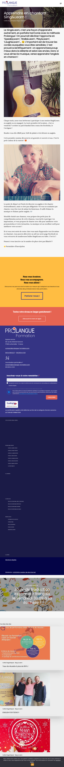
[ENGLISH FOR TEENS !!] (32, 694)
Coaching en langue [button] (10, 521)
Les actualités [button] (7, 554)
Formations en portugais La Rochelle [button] (13, 458)
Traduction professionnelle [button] (11, 529)
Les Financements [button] (8, 498)
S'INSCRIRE (52, 397)
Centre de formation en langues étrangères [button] (11, 420)
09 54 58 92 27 (10, 353)
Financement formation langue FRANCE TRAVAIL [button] (14, 503)
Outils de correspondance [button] (11, 524)
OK (32, 764)
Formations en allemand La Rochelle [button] (13, 460)
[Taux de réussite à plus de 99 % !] (32, 648)
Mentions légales (10, 560)
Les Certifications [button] (7, 473)
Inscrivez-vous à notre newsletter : (23, 375)
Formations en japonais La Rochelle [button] (13, 463)
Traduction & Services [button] (8, 516)
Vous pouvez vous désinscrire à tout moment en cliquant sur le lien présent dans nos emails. (24, 388)
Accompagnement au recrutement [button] (13, 519)
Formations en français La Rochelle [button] (13, 450)
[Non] (62, 762)
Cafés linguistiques (10, 21)
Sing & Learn (20, 21)
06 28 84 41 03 (21, 353)
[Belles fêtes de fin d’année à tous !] (32, 740)
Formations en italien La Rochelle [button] (12, 455)
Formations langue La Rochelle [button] (9, 445)
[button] (61, 3)
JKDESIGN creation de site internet (24, 572)
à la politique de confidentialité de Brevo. (28, 393)
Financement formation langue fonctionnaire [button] (14, 506)
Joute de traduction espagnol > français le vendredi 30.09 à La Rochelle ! (32, 594)
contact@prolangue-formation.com (17, 348)
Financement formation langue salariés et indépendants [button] (16, 501)
